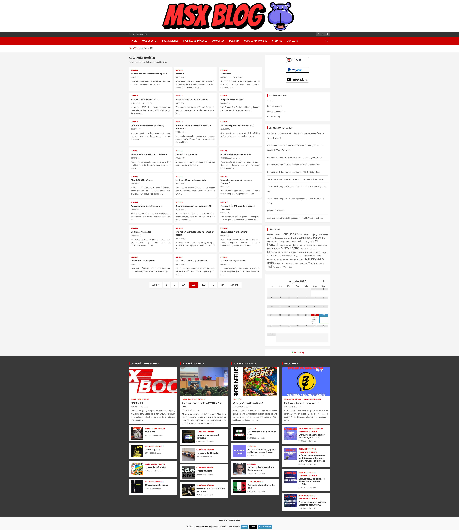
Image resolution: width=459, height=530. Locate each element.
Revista (279, 263)
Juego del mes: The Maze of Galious (192, 99)
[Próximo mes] (323, 281)
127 (222, 285)
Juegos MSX (310, 241)
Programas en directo (311, 399)
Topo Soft (303, 263)
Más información (265, 527)
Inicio (134, 41)
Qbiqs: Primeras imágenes (143, 260)
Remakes (300, 260)
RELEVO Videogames (277, 259)
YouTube (287, 267)
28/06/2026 (237, 407)
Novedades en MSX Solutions (233, 232)
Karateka (180, 73)
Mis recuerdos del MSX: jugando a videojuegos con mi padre (261, 451)
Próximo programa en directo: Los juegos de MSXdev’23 (312, 503)
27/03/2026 (149, 435)
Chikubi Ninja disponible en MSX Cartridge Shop (299, 165)
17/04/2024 (303, 441)
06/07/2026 (135, 407)
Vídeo (271, 266)
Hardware (319, 237)
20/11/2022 (200, 456)
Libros (299, 245)
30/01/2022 (200, 495)
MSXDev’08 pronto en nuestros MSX (237, 125)
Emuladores (279, 238)
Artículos (237, 399)
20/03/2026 (251, 438)
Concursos (218, 41)
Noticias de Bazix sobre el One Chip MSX (149, 73)
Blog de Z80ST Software (142, 180)
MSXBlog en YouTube (292, 399)
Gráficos (309, 238)
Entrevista (294, 238)
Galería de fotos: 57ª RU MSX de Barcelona (210, 490)
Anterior (155, 285)
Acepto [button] (244, 527)
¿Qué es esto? (149, 41)
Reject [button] (253, 527)
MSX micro (150, 431)
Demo (300, 234)
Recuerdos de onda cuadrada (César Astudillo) (260, 468)
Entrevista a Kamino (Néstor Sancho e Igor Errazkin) (312, 436)
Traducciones (316, 263)
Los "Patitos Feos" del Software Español (315, 245)
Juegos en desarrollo (290, 241)
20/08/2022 (200, 474)
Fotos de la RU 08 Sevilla (207, 453)
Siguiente (234, 285)
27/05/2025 (149, 471)
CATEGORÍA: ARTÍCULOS (245, 363)
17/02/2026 (149, 453)
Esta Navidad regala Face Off (233, 260)
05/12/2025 (251, 456)
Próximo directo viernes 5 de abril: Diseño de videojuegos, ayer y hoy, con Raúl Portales (312, 458)
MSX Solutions (313, 249)
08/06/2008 (135, 77)
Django (315, 234)
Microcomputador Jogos (156, 485)
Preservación (287, 255)
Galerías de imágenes (195, 41)
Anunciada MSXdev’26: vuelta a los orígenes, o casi (300, 157)
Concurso (277, 234)
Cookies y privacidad (255, 41)
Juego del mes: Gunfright (231, 99)
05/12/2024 (288, 407)
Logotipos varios (204, 470)
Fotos (184, 399)
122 (203, 285)
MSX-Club (304, 249)
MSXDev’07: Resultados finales (145, 99)
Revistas (161, 428)
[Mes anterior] (271, 281)
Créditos (277, 41)
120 (183, 285)
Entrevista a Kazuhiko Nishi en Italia (261, 486)
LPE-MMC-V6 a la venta (186, 154)
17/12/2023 (303, 488)
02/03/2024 (149, 489)
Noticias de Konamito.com (292, 252)
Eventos (302, 238)
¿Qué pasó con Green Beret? (248, 403)
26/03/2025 (251, 473)
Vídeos (278, 267)
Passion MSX (314, 252)
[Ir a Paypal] (297, 68)
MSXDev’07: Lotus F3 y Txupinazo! (191, 260)
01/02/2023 (200, 441)
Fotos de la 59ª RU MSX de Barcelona (208, 436)
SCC (283, 263)
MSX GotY (234, 41)
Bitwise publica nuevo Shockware (146, 206)
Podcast (277, 256)
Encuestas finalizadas (141, 232)
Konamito (271, 157)
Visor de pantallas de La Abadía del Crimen (305, 179)
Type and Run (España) (155, 467)
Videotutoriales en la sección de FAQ (147, 125)
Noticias (134, 70)
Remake (293, 260)
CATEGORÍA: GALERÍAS (193, 363)
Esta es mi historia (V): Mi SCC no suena (261, 433)
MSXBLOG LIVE (291, 363)
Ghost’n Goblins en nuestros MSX (235, 154)
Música (272, 252)
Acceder (270, 101)
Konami (272, 244)
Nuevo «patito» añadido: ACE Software (149, 154)
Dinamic (307, 234)
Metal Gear (273, 248)
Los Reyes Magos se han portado (191, 180)
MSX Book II (279, 211)
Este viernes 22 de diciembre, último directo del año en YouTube (312, 481)
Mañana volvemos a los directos (301, 403)
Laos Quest (225, 73)
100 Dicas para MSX (154, 449)
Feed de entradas (274, 106)
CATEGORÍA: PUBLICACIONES (145, 363)
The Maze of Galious (292, 263)
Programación (298, 256)
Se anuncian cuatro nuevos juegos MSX (194, 206)
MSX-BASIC (290, 248)
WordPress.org (273, 117)
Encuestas (287, 238)
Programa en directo (312, 256)
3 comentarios (236, 77)
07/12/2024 (186, 410)
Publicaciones (170, 41)
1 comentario (147, 103)
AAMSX (270, 234)
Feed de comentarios (276, 111)
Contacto (292, 41)
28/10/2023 (303, 508)
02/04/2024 (303, 464)
